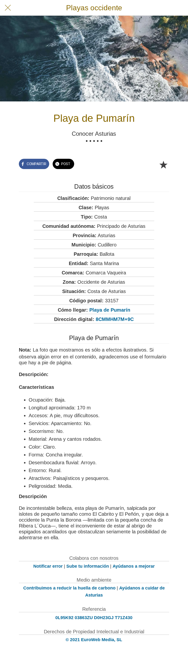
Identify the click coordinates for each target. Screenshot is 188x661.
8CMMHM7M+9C (115, 319)
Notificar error (48, 566)
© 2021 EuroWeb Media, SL (94, 639)
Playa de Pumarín (109, 310)
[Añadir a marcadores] (163, 164)
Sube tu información (87, 566)
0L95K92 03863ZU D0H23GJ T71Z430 (93, 617)
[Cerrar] (8, 8)
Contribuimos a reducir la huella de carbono (69, 588)
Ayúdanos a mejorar (134, 566)
